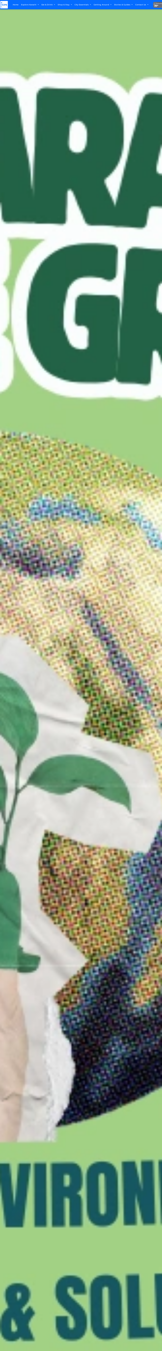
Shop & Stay (64, 5)
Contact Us (140, 5)
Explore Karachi (28, 5)
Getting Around (101, 5)
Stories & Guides (122, 5)
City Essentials (82, 5)
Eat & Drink (47, 5)
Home (16, 5)
